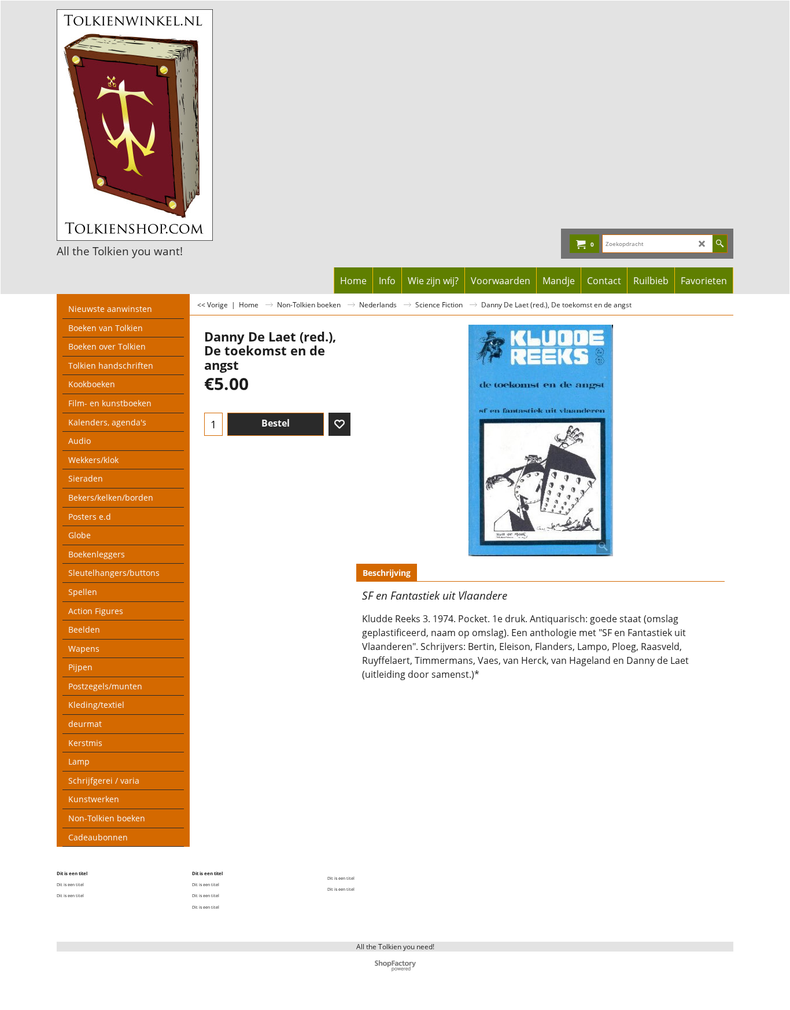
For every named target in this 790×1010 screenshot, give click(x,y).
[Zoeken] (720, 243)
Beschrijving (387, 572)
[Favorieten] (339, 424)
